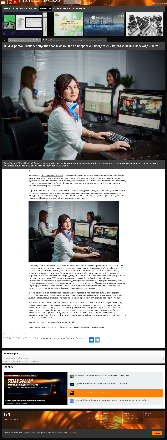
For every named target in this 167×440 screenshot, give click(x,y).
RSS (163, 359)
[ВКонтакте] (91, 340)
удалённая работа (10, 333)
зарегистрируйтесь (15, 361)
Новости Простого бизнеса (70, 338)
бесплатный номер (24, 333)
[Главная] (5, 40)
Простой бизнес (43, 338)
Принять (157, 433)
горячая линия (17, 333)
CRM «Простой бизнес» (52, 175)
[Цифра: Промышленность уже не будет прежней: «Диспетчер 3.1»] (63, 24)
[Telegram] (97, 340)
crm (6, 333)
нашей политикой (74, 433)
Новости (8, 367)
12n (6, 414)
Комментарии (11, 353)
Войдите (5, 361)
